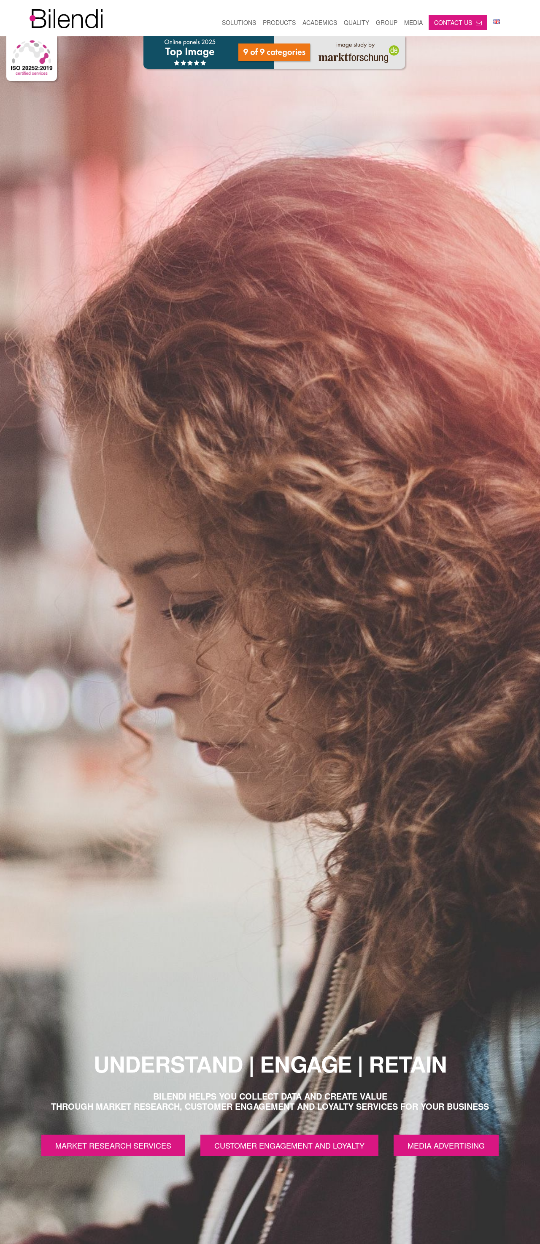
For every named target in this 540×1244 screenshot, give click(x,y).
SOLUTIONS (239, 22)
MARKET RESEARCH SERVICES (113, 1145)
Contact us (454, 22)
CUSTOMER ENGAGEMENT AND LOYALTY (289, 1145)
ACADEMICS (319, 22)
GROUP (386, 22)
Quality (356, 22)
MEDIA (413, 22)
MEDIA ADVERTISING (446, 1145)
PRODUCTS (279, 22)
